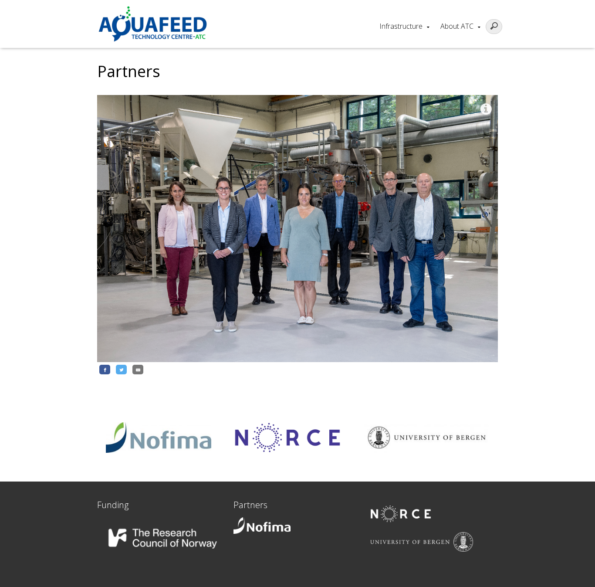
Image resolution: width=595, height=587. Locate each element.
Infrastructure (401, 26)
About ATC (456, 26)
